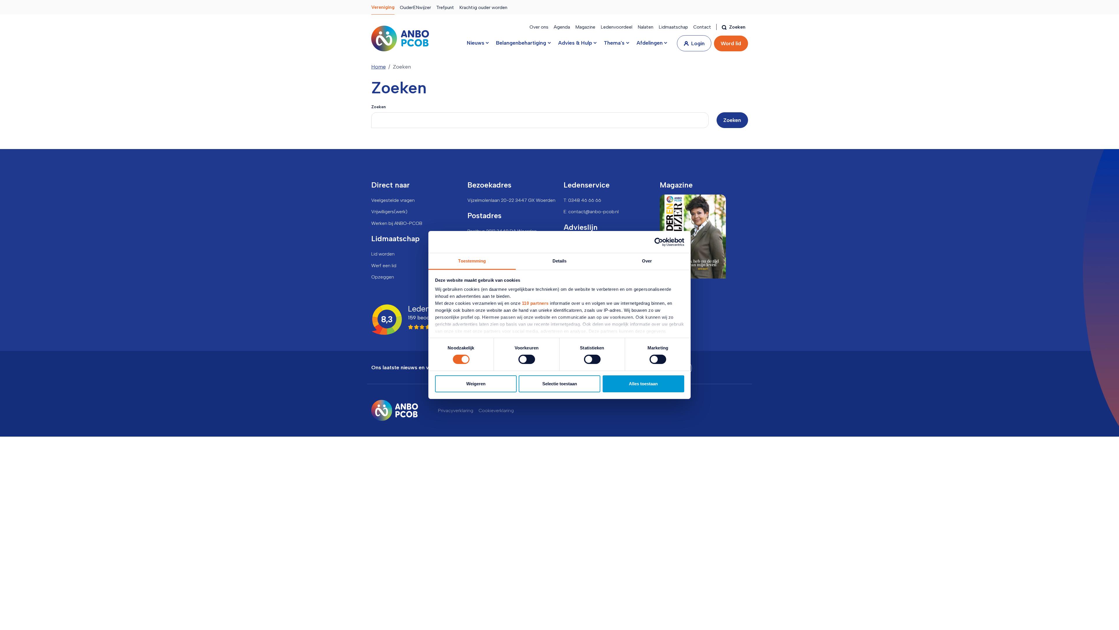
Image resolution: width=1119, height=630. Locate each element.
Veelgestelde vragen (393, 200)
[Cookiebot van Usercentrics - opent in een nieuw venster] (658, 241)
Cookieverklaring (496, 410)
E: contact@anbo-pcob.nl (591, 211)
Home (378, 67)
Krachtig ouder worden (483, 7)
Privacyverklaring (455, 410)
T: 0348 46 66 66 (582, 200)
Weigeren (475, 383)
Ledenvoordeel (616, 27)
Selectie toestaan (559, 383)
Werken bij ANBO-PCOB (396, 223)
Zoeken (378, 106)
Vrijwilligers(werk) (389, 211)
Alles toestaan (643, 383)
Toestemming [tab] (472, 260)
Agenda (562, 27)
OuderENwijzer (415, 7)
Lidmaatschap (673, 27)
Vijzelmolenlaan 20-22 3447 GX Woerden (511, 200)
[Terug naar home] (400, 38)
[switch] (526, 359)
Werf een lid (383, 265)
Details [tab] (560, 260)
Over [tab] (647, 260)
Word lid (731, 43)
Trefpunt (445, 7)
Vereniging (383, 7)
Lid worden (383, 254)
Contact (702, 27)
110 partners (535, 303)
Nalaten (645, 27)
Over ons (538, 27)
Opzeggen (382, 277)
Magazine (585, 27)
